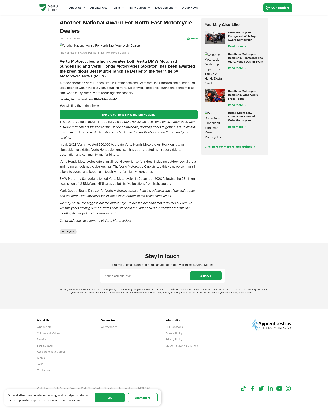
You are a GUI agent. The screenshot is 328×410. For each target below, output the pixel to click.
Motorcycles (68, 231)
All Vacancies (98, 8)
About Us (75, 8)
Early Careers (138, 8)
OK (110, 398)
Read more (236, 46)
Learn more (143, 398)
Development (164, 8)
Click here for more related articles (229, 146)
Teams (116, 8)
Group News (190, 8)
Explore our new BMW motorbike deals (128, 114)
